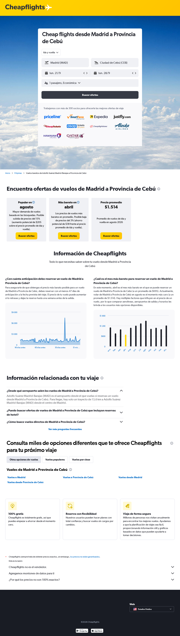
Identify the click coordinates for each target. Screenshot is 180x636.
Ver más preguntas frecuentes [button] (65, 429)
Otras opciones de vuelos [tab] (24, 459)
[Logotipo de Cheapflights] (25, 7)
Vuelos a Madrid (16, 477)
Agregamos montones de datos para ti (31, 573)
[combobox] (51, 52)
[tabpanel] (90, 321)
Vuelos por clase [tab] (81, 459)
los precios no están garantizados (84, 557)
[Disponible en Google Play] (82, 631)
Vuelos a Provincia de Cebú (78, 477)
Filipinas (18, 173)
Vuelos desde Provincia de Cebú (25, 482)
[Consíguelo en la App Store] (97, 631)
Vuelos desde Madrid (130, 477)
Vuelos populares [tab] (55, 459)
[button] (64, 73)
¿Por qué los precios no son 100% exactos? (34, 579)
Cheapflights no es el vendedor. (28, 567)
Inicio (7, 173)
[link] (26, 235)
